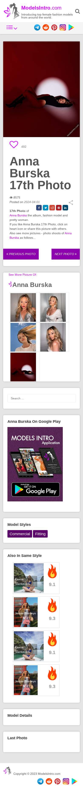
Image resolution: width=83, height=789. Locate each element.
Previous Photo (22, 254)
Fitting (40, 534)
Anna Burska (18, 215)
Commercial (20, 534)
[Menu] (11, 29)
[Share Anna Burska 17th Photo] (70, 204)
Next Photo (65, 254)
